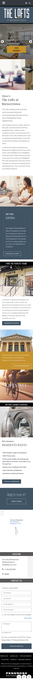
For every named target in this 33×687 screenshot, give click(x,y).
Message (6, 624)
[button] (26, 3)
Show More (28, 618)
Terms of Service (19, 640)
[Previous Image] (2, 41)
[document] (16, 531)
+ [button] (2, 512)
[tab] (13, 56)
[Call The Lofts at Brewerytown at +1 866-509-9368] (30, 3)
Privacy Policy (5, 640)
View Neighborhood (22, 366)
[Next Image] (31, 41)
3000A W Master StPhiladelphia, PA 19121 (15, 522)
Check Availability (16, 49)
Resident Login (4, 655)
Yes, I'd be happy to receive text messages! (17, 615)
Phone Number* (8, 610)
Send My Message (16, 646)
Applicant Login (14, 655)
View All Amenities (11, 481)
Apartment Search (11, 323)
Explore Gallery (12, 254)
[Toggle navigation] (3, 3)
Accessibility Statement (24, 659)
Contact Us (13, 659)
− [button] (2, 514)
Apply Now (18, 501)
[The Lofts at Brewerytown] (16, 531)
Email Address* (8, 604)
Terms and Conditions (26, 655)
